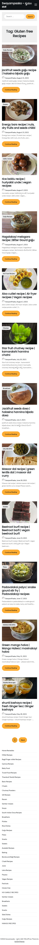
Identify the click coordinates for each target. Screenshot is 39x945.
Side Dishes (6, 914)
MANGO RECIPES (9, 923)
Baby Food (6, 768)
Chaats (4, 786)
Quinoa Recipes (8, 764)
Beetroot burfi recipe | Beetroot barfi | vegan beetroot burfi (16, 530)
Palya (4, 835)
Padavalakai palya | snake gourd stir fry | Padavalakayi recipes (19, 590)
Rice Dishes (6, 826)
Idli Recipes (6, 795)
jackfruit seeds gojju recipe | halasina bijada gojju (19, 71)
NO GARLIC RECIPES (10, 892)
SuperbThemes (19, 941)
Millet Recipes (7, 755)
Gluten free (6, 888)
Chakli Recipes (7, 861)
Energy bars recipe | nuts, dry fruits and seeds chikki (18, 126)
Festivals (5, 883)
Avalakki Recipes (8, 848)
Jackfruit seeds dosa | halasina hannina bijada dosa (17, 412)
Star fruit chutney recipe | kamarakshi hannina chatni (18, 351)
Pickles (4, 821)
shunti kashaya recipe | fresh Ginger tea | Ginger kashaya (18, 706)
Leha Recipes (7, 870)
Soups (4, 808)
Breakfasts (6, 817)
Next (23, 740)
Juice (4, 866)
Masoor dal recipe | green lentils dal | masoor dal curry (18, 472)
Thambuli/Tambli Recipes (11, 777)
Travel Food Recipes (9, 773)
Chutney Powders (8, 790)
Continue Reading (11, 90)
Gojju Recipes (7, 830)
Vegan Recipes (7, 879)
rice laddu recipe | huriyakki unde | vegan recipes (16, 182)
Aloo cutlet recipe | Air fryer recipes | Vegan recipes (19, 295)
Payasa (4, 875)
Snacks (4, 839)
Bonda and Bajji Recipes (11, 857)
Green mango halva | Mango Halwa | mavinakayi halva (19, 648)
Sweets (4, 843)
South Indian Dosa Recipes (12, 812)
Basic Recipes (7, 781)
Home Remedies (8, 750)
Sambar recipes (7, 804)
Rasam (4, 799)
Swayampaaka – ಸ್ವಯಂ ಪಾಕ (17, 5)
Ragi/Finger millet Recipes (11, 759)
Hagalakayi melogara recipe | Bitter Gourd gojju (18, 238)
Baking (4, 852)
